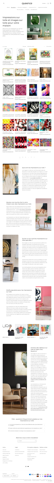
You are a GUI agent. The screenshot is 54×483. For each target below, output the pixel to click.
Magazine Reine (6, 459)
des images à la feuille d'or (37, 378)
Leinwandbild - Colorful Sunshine (31, 150)
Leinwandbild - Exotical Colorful (44, 115)
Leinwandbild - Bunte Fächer (20, 114)
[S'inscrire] (35, 441)
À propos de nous (6, 451)
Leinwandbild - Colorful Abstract (44, 132)
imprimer (17, 455)
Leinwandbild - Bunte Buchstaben (7, 150)
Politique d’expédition (35, 480)
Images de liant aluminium (32, 451)
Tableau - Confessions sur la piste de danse (20, 97)
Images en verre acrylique (32, 449)
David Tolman (30, 337)
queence (15, 479)
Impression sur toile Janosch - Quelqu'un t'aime (8, 80)
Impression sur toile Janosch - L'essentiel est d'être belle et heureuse (32, 62)
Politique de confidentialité (47, 479)
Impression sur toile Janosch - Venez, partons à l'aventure (45, 62)
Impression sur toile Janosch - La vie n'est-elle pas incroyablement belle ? (8, 62)
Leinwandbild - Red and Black (20, 132)
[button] (4, 3)
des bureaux (44, 359)
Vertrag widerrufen (6, 453)
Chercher (4, 449)
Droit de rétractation (19, 453)
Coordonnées (43, 480)
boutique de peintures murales (38, 409)
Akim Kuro (5, 337)
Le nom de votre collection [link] (19, 338)
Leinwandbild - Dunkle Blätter (33, 114)
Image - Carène (5, 97)
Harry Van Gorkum (43, 451)
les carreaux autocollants (25, 209)
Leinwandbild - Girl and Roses (32, 97)
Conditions (17, 449)
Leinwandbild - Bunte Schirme (8, 114)
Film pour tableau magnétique (30, 459)
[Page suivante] (34, 157)
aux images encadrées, (35, 177)
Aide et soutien (6, 455)
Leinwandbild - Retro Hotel (45, 97)
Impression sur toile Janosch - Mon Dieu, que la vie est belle (20, 80)
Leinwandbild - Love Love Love (21, 149)
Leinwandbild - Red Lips (7, 132)
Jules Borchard (43, 453)
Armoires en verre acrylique (30, 454)
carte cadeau (5, 462)
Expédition (5, 457)
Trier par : (24, 46)
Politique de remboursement (37, 479)
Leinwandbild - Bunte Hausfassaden (44, 150)
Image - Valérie (42, 79)
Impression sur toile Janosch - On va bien (20, 62)
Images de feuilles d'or (31, 456)
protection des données (19, 451)
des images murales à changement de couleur (38, 380)
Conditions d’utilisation (27, 480)
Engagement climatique (7, 460)
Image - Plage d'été (31, 79)
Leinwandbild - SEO (31, 132)
